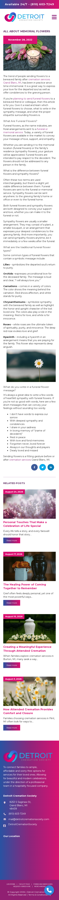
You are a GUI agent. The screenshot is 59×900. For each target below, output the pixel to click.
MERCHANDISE (40, 886)
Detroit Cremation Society (39, 892)
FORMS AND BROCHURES (42, 884)
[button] (54, 17)
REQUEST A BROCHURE (21, 886)
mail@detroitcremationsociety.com (29, 819)
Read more (12, 540)
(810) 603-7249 (17, 813)
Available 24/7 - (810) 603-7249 (29, 4)
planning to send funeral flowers (31, 98)
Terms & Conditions (37, 894)
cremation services (20, 459)
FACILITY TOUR (24, 884)
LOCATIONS (11, 884)
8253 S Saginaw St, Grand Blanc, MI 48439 (20, 805)
